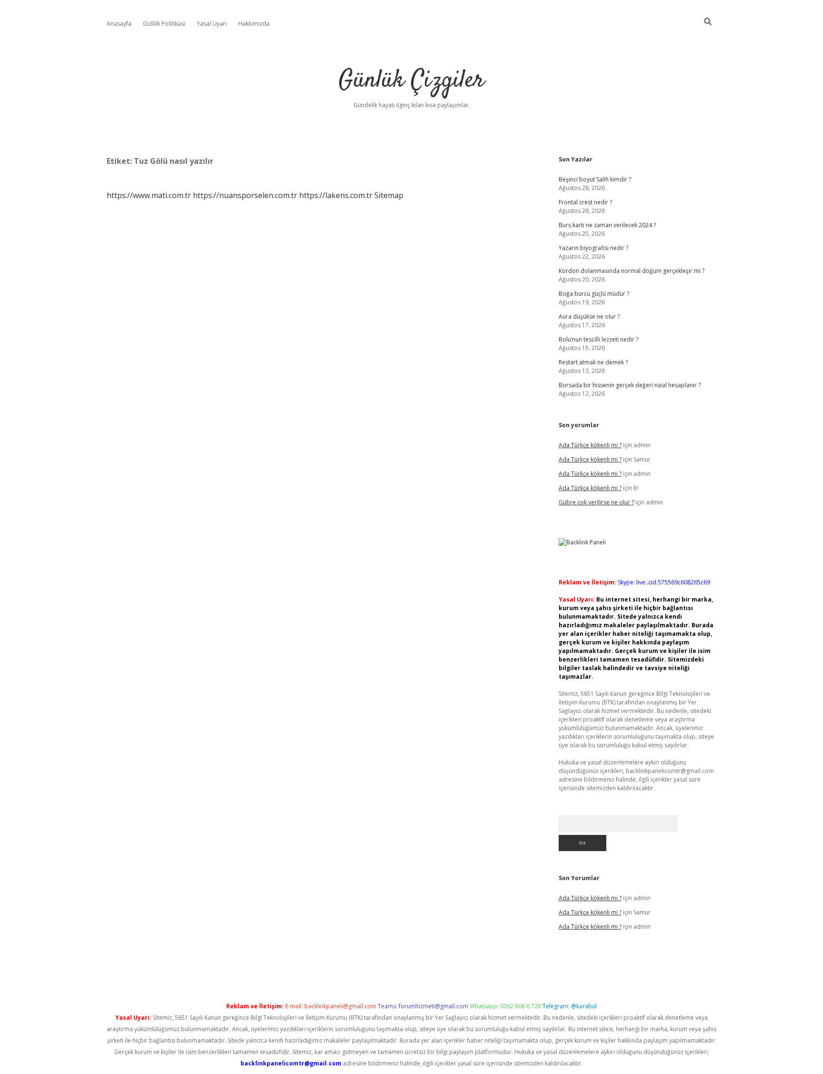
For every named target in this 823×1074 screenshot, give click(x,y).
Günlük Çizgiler (411, 80)
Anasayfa (119, 24)
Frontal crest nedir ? (585, 202)
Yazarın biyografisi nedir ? (593, 248)
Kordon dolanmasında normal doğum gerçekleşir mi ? (631, 271)
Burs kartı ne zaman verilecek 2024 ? (607, 225)
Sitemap (388, 195)
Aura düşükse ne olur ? (589, 316)
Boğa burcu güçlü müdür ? (594, 294)
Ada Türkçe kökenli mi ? (590, 445)
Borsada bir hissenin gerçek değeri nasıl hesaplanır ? (630, 385)
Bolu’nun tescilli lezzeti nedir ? (598, 339)
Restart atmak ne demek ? (593, 362)
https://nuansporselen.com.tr (245, 195)
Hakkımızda (254, 24)
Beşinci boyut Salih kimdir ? (595, 179)
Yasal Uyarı (212, 24)
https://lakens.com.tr (335, 195)
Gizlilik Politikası (164, 24)
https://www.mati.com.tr (149, 195)
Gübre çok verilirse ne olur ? (596, 502)
